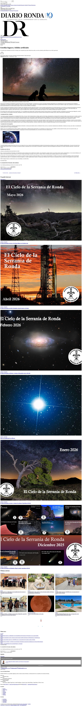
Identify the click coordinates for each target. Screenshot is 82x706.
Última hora (5, 5)
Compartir (13, 42)
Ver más (1, 633)
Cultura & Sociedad (17, 5)
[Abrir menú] (1, 36)
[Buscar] (1, 38)
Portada (1, 5)
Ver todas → (2, 573)
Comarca (11, 5)
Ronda (9, 5)
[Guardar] (1, 41)
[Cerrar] (6, 3)
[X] (5, 41)
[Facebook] (7, 41)
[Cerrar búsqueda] (13, 1)
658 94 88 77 (24, 684)
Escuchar (17, 42)
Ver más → (79, 617)
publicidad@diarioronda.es (32, 684)
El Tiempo (29, 5)
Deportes (22, 5)
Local (4, 690)
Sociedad (4, 692)
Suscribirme (13, 651)
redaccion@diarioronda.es (14, 684)
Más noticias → (3, 179)
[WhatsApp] (3, 41)
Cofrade (25, 5)
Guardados (3, 6)
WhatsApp (3, 8)
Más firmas (2, 656)
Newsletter (8, 6)
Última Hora (5, 689)
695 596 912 (6, 684)
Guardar (11, 8)
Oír (13, 8)
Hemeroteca (33, 5)
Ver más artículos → (41, 665)
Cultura (4, 693)
